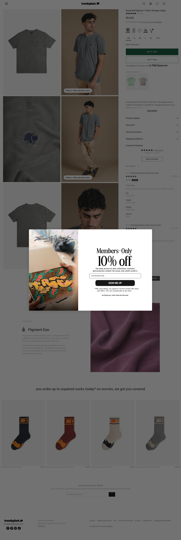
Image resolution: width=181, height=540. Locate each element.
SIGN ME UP (115, 283)
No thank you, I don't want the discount (115, 295)
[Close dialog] (149, 232)
